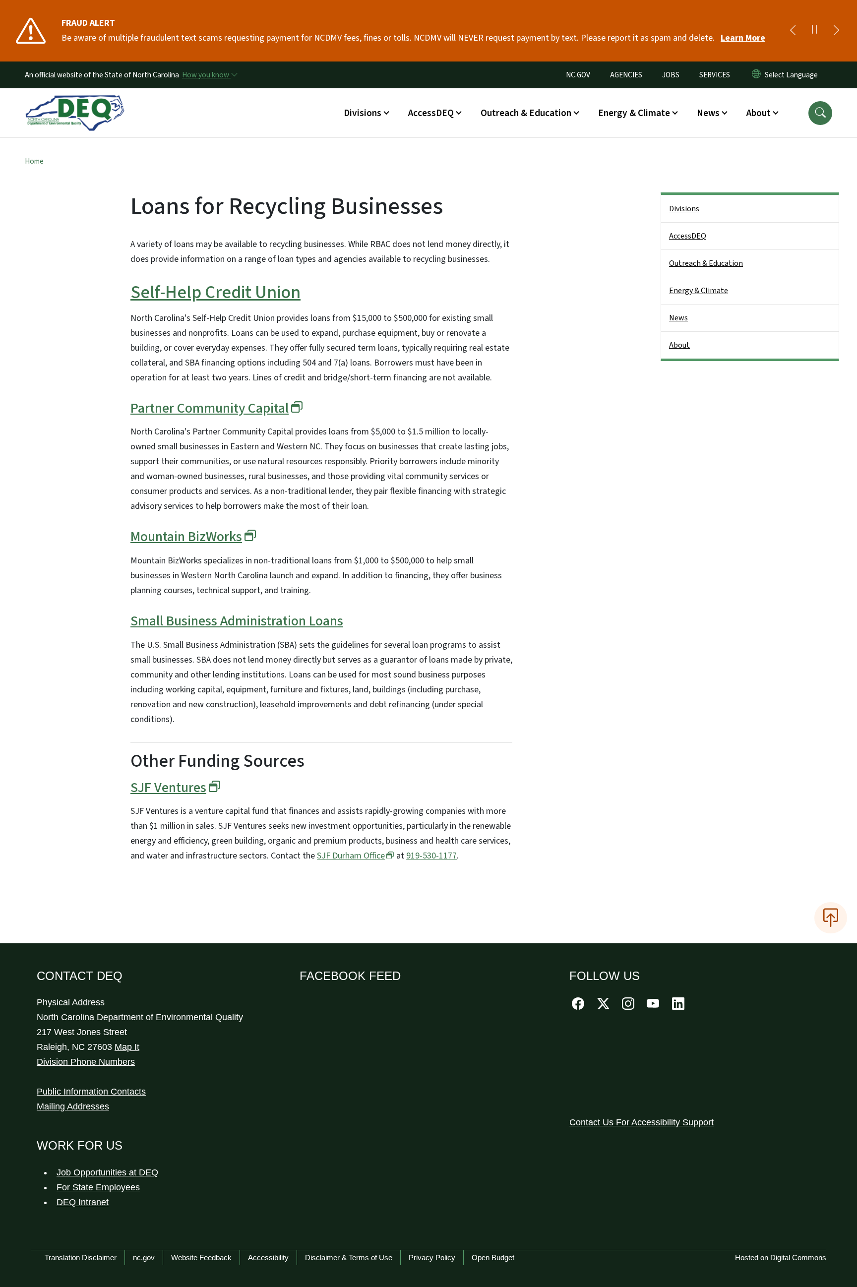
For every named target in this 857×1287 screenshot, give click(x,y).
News (678, 317)
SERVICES (714, 74)
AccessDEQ (687, 236)
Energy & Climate (698, 290)
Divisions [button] (362, 113)
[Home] (75, 101)
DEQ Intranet (83, 1202)
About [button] (758, 113)
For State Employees (98, 1187)
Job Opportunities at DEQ (107, 1172)
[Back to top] (830, 917)
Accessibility (268, 1257)
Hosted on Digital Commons (780, 1257)
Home (34, 161)
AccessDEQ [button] (431, 113)
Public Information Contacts (91, 1092)
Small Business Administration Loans (236, 621)
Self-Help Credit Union (215, 292)
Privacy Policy (432, 1257)
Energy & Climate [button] (634, 113)
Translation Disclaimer (81, 1257)
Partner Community (209, 408)
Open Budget (493, 1257)
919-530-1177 (431, 856)
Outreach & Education (706, 263)
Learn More (743, 38)
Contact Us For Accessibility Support (641, 1122)
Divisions (684, 208)
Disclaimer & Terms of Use (348, 1257)
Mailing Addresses (73, 1106)
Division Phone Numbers (86, 1062)
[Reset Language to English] (756, 74)
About (679, 345)
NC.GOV (578, 74)
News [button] (708, 113)
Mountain (186, 537)
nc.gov (144, 1257)
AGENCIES (626, 74)
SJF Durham (351, 856)
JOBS (670, 74)
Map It (127, 1047)
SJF (168, 787)
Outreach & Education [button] (526, 113)
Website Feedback (201, 1257)
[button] (820, 113)
